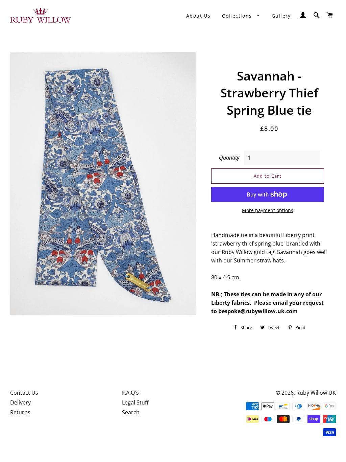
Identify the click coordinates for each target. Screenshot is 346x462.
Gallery (281, 16)
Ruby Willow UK (316, 392)
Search (131, 412)
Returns (20, 412)
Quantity (229, 157)
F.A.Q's (130, 392)
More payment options (267, 210)
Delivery (20, 402)
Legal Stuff (135, 402)
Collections (238, 16)
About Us (198, 16)
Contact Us (24, 392)
